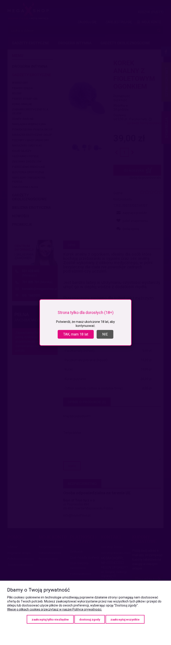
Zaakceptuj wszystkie (125, 619)
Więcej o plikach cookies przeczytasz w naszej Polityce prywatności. (54, 609)
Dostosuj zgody (89, 619)
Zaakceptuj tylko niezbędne (50, 619)
